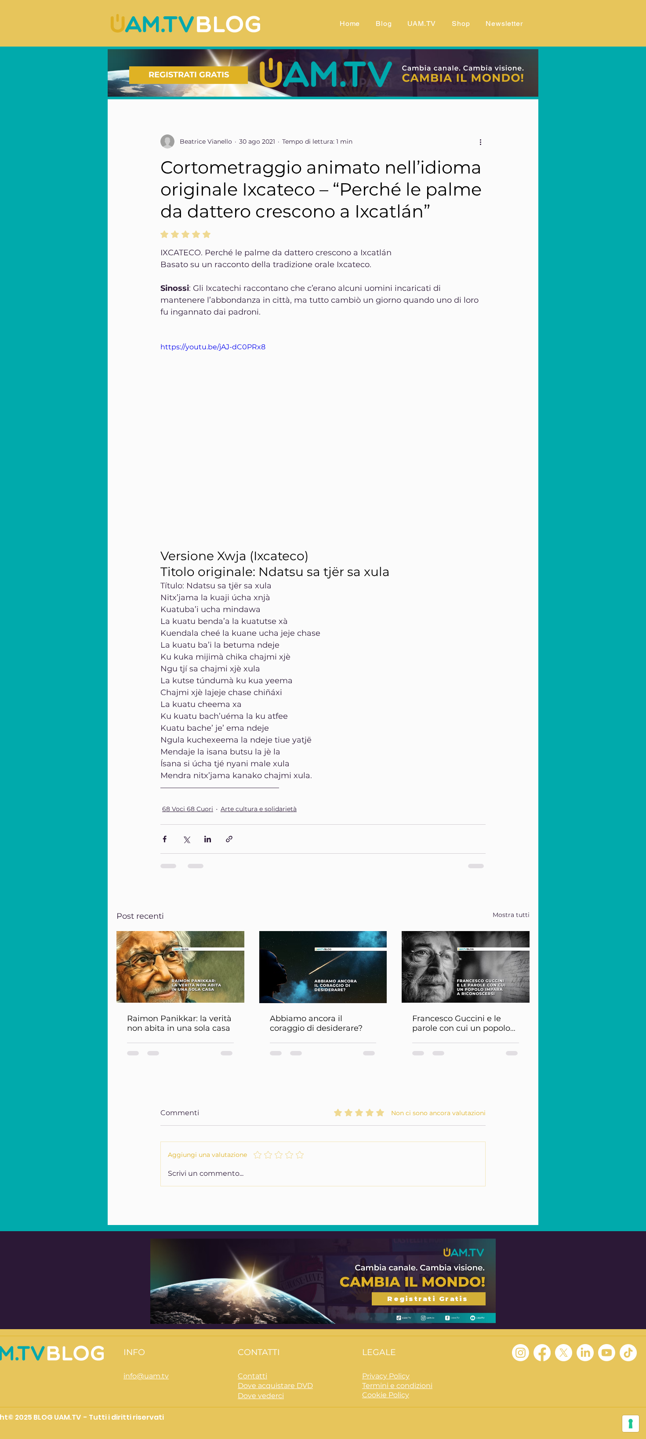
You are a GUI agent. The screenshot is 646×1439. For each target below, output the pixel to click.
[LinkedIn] (585, 1352)
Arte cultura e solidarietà (259, 809)
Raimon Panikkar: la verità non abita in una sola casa (179, 1023)
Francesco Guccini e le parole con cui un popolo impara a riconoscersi (461, 1023)
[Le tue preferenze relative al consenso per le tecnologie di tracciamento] (630, 1423)
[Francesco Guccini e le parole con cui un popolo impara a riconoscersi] (466, 967)
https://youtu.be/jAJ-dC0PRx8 (212, 347)
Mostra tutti (511, 915)
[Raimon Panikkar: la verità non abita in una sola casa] (180, 967)
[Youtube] (606, 1352)
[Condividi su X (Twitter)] (186, 839)
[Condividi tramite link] (229, 839)
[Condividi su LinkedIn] (207, 839)
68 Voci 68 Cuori (187, 809)
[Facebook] (542, 1352)
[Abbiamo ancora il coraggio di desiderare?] (323, 967)
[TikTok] (628, 1352)
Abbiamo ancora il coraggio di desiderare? (316, 1023)
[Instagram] (520, 1352)
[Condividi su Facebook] (164, 839)
